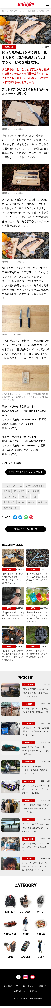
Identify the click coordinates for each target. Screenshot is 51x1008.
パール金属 (33, 491)
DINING (41, 934)
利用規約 (8, 986)
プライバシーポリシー (25, 986)
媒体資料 (33, 991)
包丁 (34, 497)
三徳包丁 (24, 497)
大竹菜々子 (9, 502)
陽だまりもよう (11, 508)
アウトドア (19, 491)
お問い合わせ (19, 991)
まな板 (7, 491)
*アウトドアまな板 (13, 485)
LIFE (10, 956)
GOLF (41, 956)
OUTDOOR (14, 11)
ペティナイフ (10, 497)
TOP (4, 11)
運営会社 (43, 986)
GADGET (25, 956)
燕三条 (21, 502)
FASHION (10, 911)
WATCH (41, 911)
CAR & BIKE (10, 934)
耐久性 (31, 502)
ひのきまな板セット (35, 485)
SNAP (25, 934)
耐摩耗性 (42, 502)
